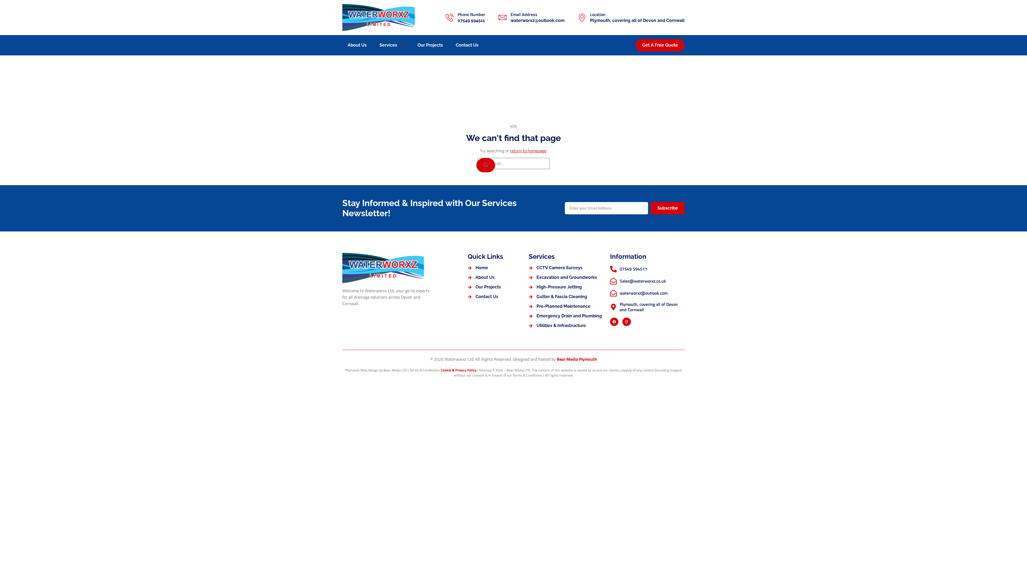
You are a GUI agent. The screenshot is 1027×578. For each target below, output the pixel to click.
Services (388, 45)
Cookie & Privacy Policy (459, 370)
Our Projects (430, 45)
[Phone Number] (450, 17)
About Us (357, 45)
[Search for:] (513, 163)
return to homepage (528, 150)
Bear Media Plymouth (577, 359)
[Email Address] (503, 17)
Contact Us (467, 45)
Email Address (524, 14)
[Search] (485, 165)
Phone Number (471, 14)
